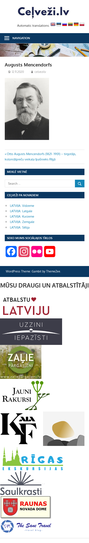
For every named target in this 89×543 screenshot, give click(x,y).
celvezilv (40, 71)
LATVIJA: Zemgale (22, 222)
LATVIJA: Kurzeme (22, 216)
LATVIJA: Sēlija (20, 227)
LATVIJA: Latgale (21, 211)
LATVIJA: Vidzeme (22, 206)
